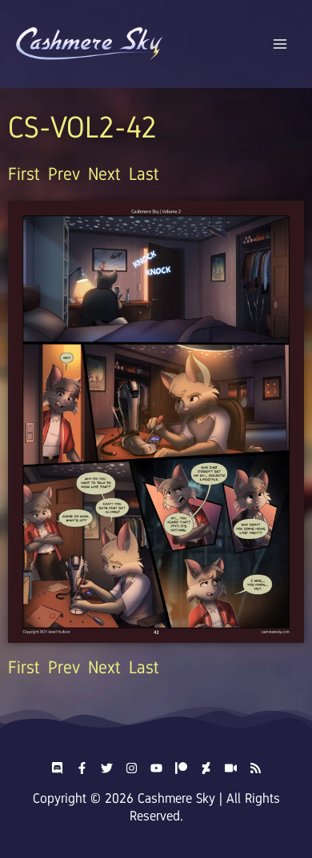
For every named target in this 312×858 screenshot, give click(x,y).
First (24, 174)
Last (144, 174)
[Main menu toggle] (280, 44)
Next (104, 174)
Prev (64, 174)
